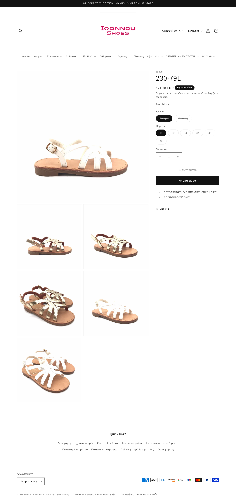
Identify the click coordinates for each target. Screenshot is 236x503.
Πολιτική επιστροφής (104, 449)
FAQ (152, 449)
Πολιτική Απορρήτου (75, 449)
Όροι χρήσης (166, 449)
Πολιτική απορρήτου (107, 494)
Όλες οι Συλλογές (108, 443)
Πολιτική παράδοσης (133, 449)
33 (187, 133)
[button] (21, 31)
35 (212, 133)
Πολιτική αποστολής (147, 494)
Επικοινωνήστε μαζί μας (161, 443)
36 (163, 141)
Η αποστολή (196, 93)
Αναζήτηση (64, 443)
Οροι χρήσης (127, 494)
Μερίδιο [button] (164, 208)
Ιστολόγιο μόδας (132, 443)
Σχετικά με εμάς (84, 443)
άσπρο (166, 119)
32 (175, 133)
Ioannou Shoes (31, 494)
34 (199, 133)
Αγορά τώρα (187, 180)
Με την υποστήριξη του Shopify (54, 494)
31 (163, 133)
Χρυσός (185, 119)
